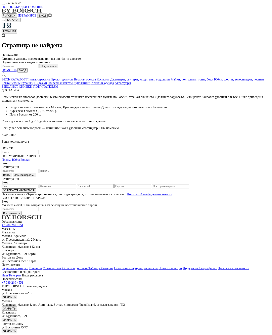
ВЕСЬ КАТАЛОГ (13, 79)
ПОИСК (10, 15)
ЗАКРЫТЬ (9, 297)
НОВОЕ (7, 7)
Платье (6, 159)
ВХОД (42, 15)
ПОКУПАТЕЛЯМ (45, 86)
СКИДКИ (20, 7)
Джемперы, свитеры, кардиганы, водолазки (140, 79)
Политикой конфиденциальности (149, 194)
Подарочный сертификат (200, 268)
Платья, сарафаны (38, 79)
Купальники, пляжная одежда (93, 83)
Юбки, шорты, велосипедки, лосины (239, 79)
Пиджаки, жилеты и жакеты (53, 83)
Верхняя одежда (85, 79)
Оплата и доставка (75, 268)
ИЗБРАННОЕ (27, 15)
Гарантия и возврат (15, 268)
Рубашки (27, 83)
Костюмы (103, 79)
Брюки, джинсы (62, 79)
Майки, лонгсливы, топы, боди (192, 79)
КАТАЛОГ (13, 19)
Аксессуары (123, 83)
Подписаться (49, 66)
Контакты (35, 268)
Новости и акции (170, 268)
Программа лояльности (233, 268)
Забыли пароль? (24, 174)
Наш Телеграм (11, 275)
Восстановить (11, 213)
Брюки (25, 159)
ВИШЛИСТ (10, 86)
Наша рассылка (32, 275)
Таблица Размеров (100, 268)
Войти (6, 174)
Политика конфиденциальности (136, 268)
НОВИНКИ (9, 31)
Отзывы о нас (52, 268)
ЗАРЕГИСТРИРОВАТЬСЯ (18, 190)
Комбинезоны (11, 83)
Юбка (16, 159)
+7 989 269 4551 (12, 225)
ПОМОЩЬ (35, 7)
